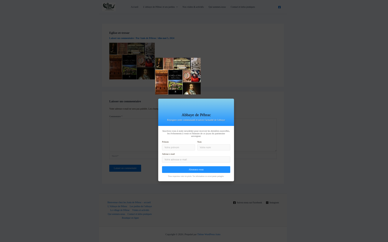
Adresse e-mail (168, 154)
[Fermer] (385, 61)
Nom (199, 142)
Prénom (165, 142)
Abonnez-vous (196, 169)
